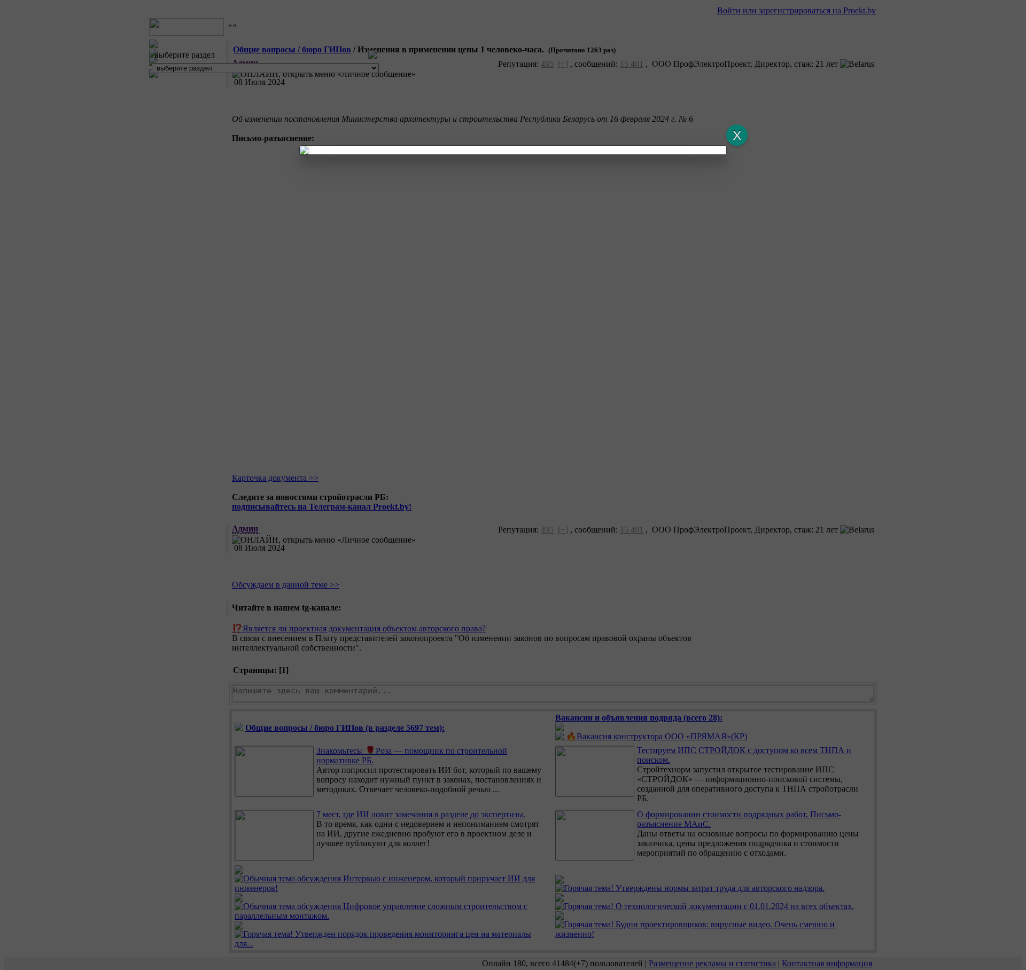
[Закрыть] (737, 135)
